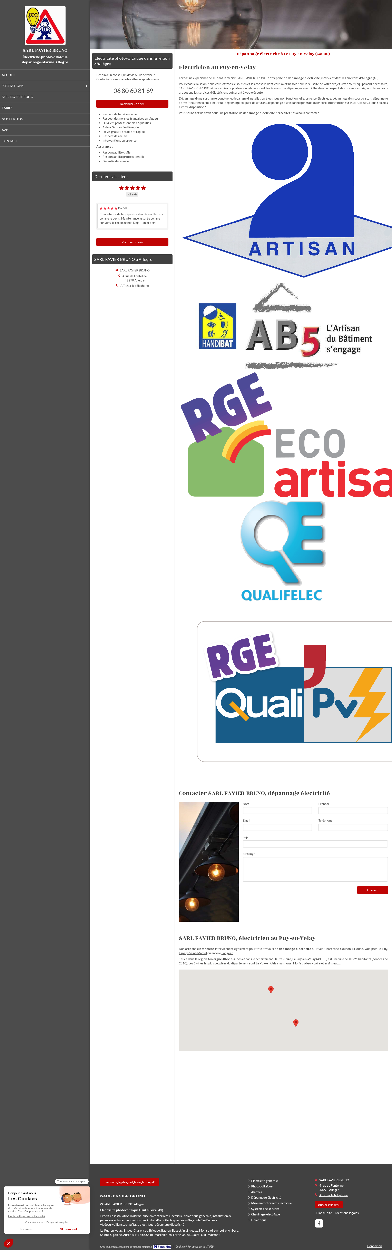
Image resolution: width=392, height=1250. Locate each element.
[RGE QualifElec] (283, 551)
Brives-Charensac (326, 949)
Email (246, 820)
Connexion (374, 1246)
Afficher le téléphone (134, 285)
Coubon (345, 949)
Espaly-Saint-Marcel (193, 953)
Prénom (323, 804)
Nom (246, 804)
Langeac (227, 953)
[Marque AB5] (308, 326)
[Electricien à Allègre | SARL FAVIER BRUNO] (45, 25)
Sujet (246, 837)
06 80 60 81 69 (133, 90)
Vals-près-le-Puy (375, 949)
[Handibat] (218, 326)
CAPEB (210, 1246)
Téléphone (325, 820)
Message (249, 853)
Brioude (357, 949)
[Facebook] (319, 1223)
